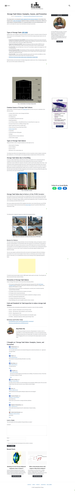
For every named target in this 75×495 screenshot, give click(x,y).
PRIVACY (38, 484)
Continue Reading (16, 476)
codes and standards (17, 20)
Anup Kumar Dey (18, 16)
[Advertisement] (26, 266)
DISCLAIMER (49, 484)
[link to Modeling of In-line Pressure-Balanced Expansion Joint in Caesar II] (16, 458)
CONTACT (29, 484)
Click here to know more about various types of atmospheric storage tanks (23, 57)
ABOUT (33, 484)
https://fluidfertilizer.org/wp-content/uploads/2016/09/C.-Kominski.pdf (21, 321)
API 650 (24, 32)
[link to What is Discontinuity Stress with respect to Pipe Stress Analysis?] (37, 458)
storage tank (25, 109)
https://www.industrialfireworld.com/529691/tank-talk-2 (18, 323)
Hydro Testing (28, 204)
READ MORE (59, 41)
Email (8, 440)
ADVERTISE (43, 484)
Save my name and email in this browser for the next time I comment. (20, 443)
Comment (9, 424)
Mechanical (34, 16)
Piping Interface (40, 16)
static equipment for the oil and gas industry (29, 19)
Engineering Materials (28, 16)
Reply (10, 353)
